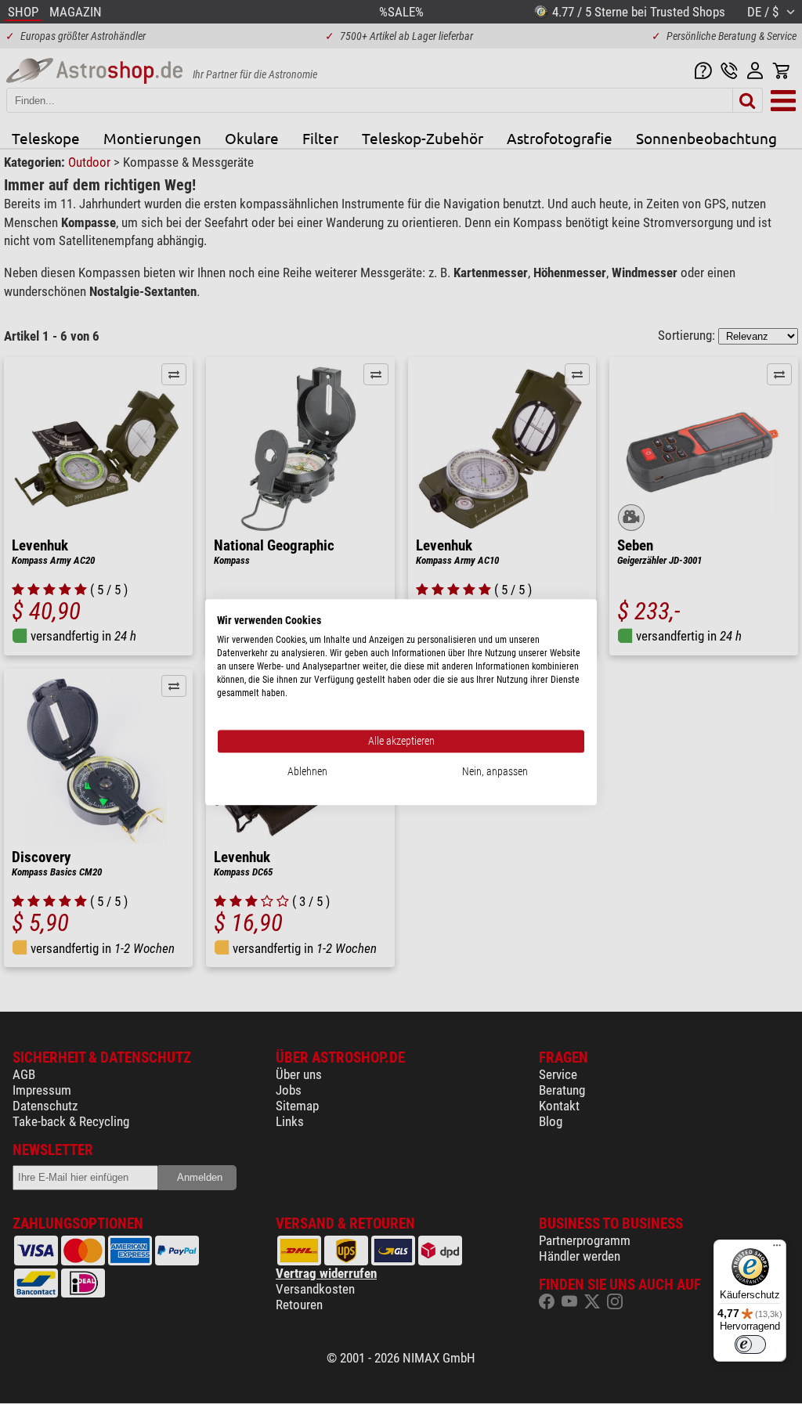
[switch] (750, 1344)
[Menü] (777, 1249)
